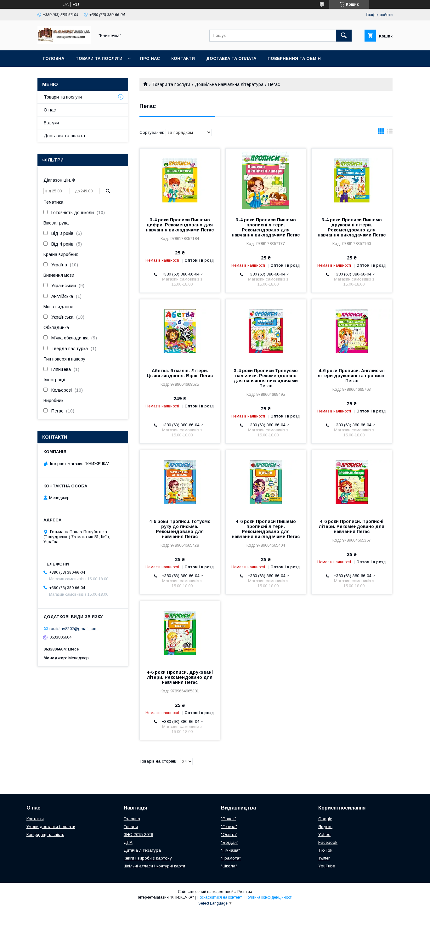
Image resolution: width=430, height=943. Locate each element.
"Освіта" (229, 834)
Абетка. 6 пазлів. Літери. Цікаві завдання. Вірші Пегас (180, 373)
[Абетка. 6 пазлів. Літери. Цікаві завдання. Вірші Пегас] (180, 330)
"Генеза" (229, 826)
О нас (50, 109)
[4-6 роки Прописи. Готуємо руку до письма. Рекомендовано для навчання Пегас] (180, 481)
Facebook (327, 842)
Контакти (183, 58)
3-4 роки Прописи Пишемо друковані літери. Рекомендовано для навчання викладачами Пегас (352, 227)
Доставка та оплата (231, 58)
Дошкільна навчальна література (229, 84)
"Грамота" (231, 858)
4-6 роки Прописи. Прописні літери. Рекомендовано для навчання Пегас (351, 526)
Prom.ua (244, 891)
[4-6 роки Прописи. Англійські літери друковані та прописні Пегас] (352, 330)
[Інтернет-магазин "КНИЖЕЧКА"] (64, 42)
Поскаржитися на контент (219, 897)
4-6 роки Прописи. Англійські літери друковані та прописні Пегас (352, 375)
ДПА (128, 842)
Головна (53, 58)
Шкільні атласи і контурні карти (154, 866)
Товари (131, 826)
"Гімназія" (230, 850)
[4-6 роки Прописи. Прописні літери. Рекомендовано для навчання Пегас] (352, 481)
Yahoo (324, 834)
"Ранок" (228, 818)
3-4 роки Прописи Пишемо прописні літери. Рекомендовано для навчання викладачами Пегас (266, 227)
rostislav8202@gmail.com (73, 628)
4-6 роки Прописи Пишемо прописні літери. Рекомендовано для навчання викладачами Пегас (266, 529)
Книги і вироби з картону (148, 858)
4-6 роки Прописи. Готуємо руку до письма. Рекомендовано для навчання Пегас (180, 529)
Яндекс (325, 826)
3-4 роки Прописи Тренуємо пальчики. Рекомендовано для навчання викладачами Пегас (266, 378)
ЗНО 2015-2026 (138, 834)
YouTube (326, 866)
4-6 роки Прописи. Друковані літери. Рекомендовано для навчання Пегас (180, 677)
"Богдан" (229, 842)
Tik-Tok (325, 850)
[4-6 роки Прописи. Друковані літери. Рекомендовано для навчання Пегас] (180, 632)
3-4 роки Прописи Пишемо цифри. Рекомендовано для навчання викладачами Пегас (180, 224)
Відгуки (51, 122)
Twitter (324, 858)
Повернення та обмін (294, 58)
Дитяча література (142, 850)
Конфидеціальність (45, 834)
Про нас (150, 58)
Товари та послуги (99, 58)
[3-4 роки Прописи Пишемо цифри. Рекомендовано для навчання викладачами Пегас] (180, 180)
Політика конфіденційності (268, 897)
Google (325, 818)
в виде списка (390, 132)
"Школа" (229, 866)
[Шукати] (344, 36)
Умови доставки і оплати (50, 826)
